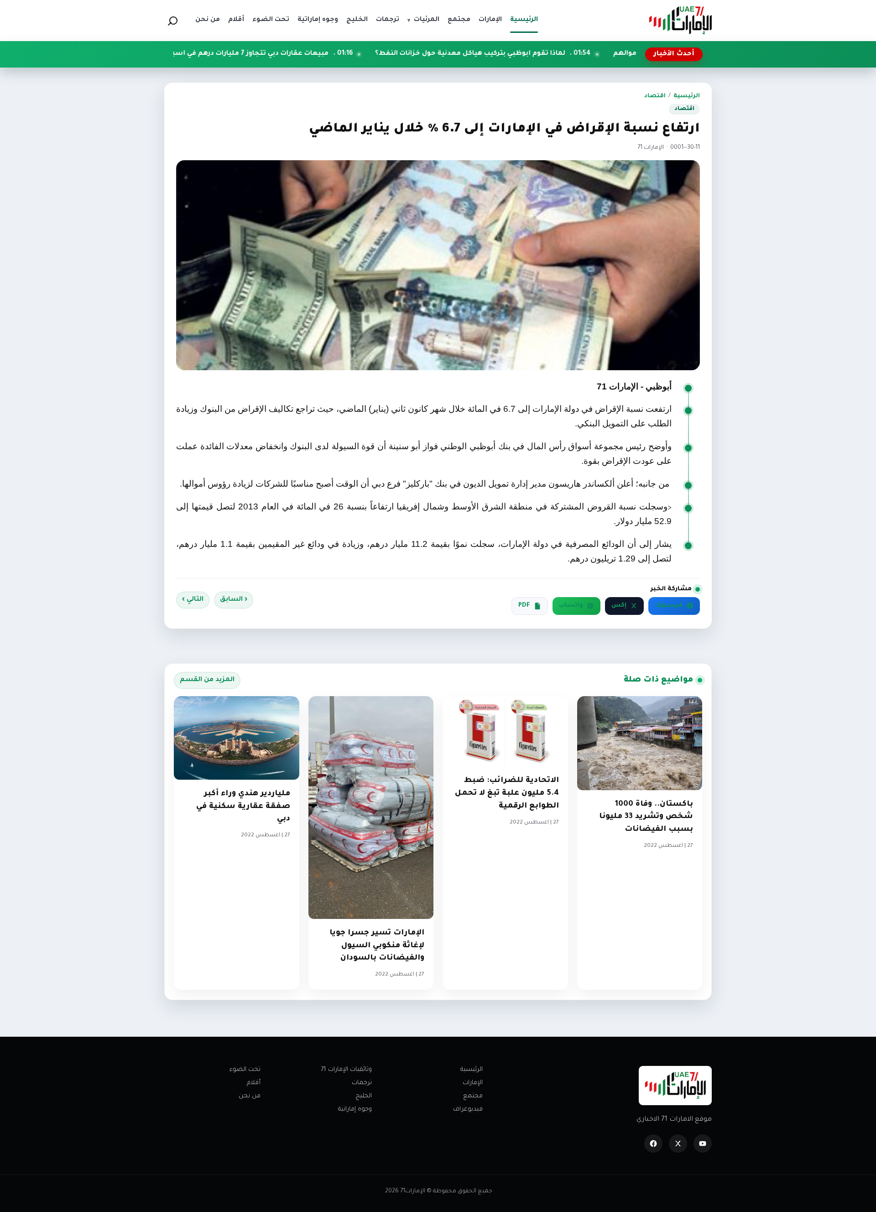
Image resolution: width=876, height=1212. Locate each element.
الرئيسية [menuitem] (524, 20)
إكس (618, 606)
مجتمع (473, 1096)
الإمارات (473, 1083)
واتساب (571, 606)
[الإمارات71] (680, 20)
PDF (524, 606)
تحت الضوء (245, 1069)
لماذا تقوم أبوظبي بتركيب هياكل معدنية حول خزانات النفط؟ (546, 54)
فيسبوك (669, 606)
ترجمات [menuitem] (387, 20)
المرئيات (423, 20)
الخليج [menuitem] (357, 20)
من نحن (250, 1096)
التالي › (192, 599)
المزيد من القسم (207, 680)
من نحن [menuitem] (207, 20)
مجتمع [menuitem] (459, 20)
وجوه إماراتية (355, 1109)
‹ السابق (233, 599)
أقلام (254, 1083)
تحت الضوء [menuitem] (270, 20)
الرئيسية (686, 96)
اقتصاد (655, 96)
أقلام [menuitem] (236, 20)
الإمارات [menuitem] (490, 20)
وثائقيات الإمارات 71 (346, 1069)
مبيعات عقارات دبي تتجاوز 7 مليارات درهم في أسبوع (321, 54)
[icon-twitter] (678, 1143)
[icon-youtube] (703, 1143)
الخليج (363, 1096)
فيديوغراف (468, 1109)
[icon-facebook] (653, 1143)
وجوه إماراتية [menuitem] (317, 20)
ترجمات (362, 1083)
